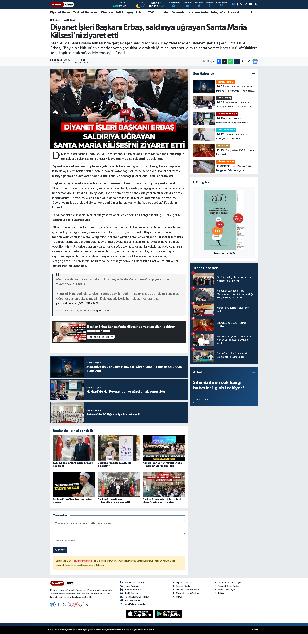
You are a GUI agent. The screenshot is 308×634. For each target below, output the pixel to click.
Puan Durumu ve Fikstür (137, 597)
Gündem (107, 12)
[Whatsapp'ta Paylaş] (230, 61)
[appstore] (139, 613)
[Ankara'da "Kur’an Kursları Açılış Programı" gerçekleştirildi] (164, 448)
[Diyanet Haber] (62, 4)
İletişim (221, 593)
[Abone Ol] (255, 61)
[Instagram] (70, 604)
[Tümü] (253, 73)
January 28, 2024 (107, 310)
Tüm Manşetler (133, 600)
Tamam (255, 629)
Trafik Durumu (132, 593)
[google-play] (168, 613)
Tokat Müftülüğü (226, 130)
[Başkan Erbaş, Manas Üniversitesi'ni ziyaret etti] (119, 484)
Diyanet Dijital (183, 582)
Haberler (55, 20)
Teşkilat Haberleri (85, 12)
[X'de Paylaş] (224, 61)
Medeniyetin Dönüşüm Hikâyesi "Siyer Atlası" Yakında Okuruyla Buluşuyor (234, 89)
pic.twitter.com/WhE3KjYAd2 (77, 303)
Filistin (140, 12)
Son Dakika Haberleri (135, 604)
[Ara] (256, 4)
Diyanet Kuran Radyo (229, 586)
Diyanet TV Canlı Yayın (229, 582)
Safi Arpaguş (124, 12)
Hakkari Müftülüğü (227, 114)
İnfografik (218, 12)
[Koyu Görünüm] (252, 12)
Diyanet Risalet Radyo (187, 589)
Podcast (233, 12)
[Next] (53, 604)
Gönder (60, 550)
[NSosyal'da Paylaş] (209, 61)
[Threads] (87, 604)
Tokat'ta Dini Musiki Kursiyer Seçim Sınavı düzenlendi (232, 137)
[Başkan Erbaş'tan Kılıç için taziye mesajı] (74, 484)
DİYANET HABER (226, 82)
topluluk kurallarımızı (82, 561)
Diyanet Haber (60, 12)
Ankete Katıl (202, 399)
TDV (151, 12)
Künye (179, 597)
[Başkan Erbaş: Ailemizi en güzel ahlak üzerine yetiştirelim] (164, 484)
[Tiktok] (81, 604)
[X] (64, 604)
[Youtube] (76, 604)
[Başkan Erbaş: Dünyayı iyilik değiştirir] (119, 448)
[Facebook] (58, 604)
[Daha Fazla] (237, 61)
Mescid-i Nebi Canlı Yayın (189, 593)
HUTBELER (223, 146)
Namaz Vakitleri (133, 589)
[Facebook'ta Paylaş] (219, 61)
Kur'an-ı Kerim (199, 12)
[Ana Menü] (255, 12)
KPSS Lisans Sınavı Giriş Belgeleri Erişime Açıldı (233, 168)
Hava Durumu (132, 586)
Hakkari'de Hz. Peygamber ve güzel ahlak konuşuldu (232, 121)
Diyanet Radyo (183, 586)
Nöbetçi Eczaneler (134, 582)
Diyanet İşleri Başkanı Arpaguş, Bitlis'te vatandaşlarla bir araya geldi (235, 105)
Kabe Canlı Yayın (226, 589)
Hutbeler (163, 12)
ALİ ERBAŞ (69, 20)
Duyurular (179, 12)
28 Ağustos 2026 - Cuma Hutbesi (235, 152)
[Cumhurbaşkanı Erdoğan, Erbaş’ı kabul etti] (74, 448)
